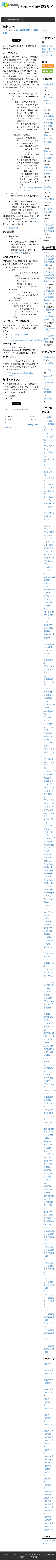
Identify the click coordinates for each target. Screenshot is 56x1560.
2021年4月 (49, 1389)
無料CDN (48, 516)
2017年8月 (49, 1456)
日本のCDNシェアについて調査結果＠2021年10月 (49, 335)
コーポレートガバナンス (32, 1554)
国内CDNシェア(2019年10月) (49, 1215)
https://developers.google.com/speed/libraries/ (26, 340)
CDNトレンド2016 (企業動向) (49, 1004)
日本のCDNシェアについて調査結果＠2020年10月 (49, 1249)
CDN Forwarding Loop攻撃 (49, 644)
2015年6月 (49, 1523)
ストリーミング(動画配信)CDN (49, 545)
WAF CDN (48, 609)
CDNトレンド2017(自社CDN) (49, 1077)
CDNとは (48, 420)
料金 (26, 409)
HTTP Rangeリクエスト (49, 186)
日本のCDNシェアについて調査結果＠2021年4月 (49, 1265)
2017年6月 (49, 1459)
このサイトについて (10, 1554)
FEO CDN (48, 615)
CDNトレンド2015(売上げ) (49, 669)
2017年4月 (49, 1463)
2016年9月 (49, 1491)
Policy (46, 389)
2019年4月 (49, 1415)
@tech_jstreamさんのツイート (48, 1543)
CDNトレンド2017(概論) (49, 1068)
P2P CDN (48, 551)
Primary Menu (14, 19)
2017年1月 (49, 1469)
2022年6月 (49, 1380)
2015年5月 (49, 1526)
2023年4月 (49, 1370)
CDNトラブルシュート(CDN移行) (49, 841)
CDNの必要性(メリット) (49, 439)
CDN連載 (48, 417)
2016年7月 (49, 1498)
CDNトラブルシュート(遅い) (49, 765)
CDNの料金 (9, 427)
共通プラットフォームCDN (49, 596)
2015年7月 (49, 1520)
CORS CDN (49, 1046)
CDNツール (49, 704)
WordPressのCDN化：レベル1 (49, 873)
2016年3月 (49, 1507)
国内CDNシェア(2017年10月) (49, 138)
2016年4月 (49, 1504)
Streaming (48, 398)
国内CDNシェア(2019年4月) (49, 170)
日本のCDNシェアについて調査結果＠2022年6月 (49, 316)
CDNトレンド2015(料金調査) (49, 691)
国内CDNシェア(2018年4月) (49, 1164)
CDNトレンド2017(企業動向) (49, 1096)
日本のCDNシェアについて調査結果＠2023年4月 (49, 278)
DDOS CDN (49, 612)
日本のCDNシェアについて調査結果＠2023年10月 (49, 259)
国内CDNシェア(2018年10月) (49, 154)
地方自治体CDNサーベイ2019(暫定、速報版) (49, 122)
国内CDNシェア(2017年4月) (49, 1052)
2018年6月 (49, 1434)
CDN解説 (14, 409)
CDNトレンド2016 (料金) (49, 1026)
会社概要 (34, 1557)
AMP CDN (48, 861)
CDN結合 (48, 567)
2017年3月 (49, 1466)
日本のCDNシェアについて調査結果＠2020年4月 (49, 227)
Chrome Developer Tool (48, 711)
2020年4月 (49, 1399)
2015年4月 (49, 1530)
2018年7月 (49, 1431)
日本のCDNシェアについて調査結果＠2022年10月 (49, 297)
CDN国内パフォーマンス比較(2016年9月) (49, 943)
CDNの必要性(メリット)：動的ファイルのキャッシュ (49, 497)
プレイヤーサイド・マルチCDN (49, 1154)
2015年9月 (49, 1517)
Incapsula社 (13, 193)
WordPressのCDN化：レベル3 (49, 892)
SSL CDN (48, 538)
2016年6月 (49, 1501)
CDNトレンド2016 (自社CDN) (49, 985)
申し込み (19, 253)
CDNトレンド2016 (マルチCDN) (49, 994)
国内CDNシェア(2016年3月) (49, 628)
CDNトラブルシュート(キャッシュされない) (49, 790)
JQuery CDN (33, 424)
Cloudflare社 (13, 91)
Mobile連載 (49, 382)
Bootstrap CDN (9, 347)
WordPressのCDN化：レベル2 (49, 883)
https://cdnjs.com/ (15, 337)
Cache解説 (48, 363)
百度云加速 (13, 228)
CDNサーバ (49, 912)
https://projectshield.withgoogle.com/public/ (28, 239)
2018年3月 (49, 1440)
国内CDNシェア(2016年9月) (49, 931)
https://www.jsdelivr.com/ (18, 334)
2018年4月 (49, 1437)
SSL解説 (47, 392)
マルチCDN (49, 570)
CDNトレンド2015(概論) (49, 660)
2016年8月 (49, 1495)
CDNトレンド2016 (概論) (49, 962)
